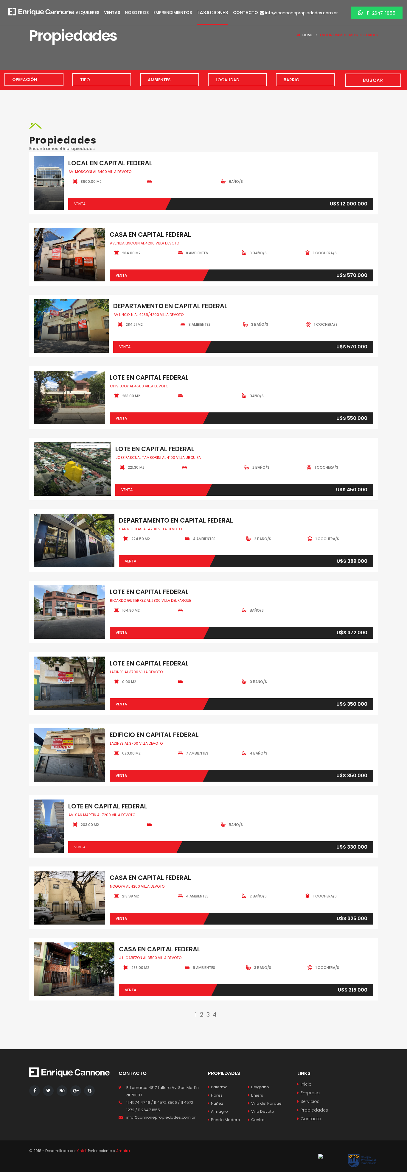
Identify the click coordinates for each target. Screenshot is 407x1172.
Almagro (219, 1111)
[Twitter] (48, 1090)
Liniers (257, 1095)
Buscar (373, 80)
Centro (258, 1120)
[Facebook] (34, 1090)
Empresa (310, 1093)
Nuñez (217, 1103)
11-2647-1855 (380, 13)
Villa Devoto (262, 1111)
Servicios (310, 1101)
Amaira (123, 1150)
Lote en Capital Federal (149, 377)
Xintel (81, 1150)
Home (307, 35)
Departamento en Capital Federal (170, 306)
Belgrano (260, 1087)
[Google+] (75, 1090)
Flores (217, 1095)
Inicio (306, 1084)
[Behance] (62, 1090)
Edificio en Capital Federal (154, 734)
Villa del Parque (266, 1103)
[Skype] (89, 1090)
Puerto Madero (225, 1120)
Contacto (311, 1119)
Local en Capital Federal (110, 163)
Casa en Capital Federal (150, 234)
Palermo (219, 1087)
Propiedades (314, 1110)
